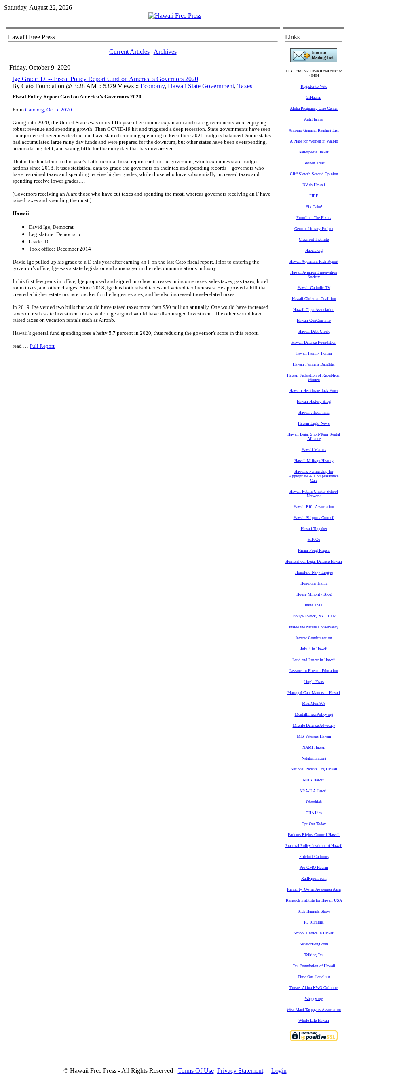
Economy (152, 86)
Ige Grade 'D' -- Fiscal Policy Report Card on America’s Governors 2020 (105, 78)
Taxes (244, 86)
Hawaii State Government (201, 86)
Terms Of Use (196, 1070)
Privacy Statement (240, 1070)
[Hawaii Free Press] (174, 15)
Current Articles (129, 51)
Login (279, 1070)
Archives (165, 51)
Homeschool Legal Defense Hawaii (313, 561)
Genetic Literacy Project (313, 228)
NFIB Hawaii (314, 780)
